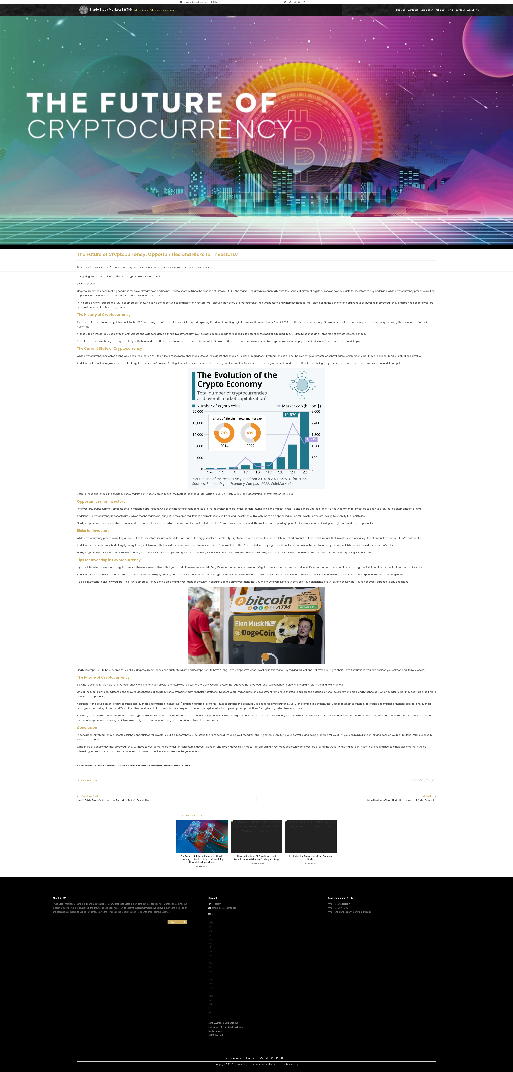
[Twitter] (290, 2)
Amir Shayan (88, 283)
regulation (178, 765)
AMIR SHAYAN (118, 267)
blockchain (94, 765)
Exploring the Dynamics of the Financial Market (310, 858)
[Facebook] (299, 2)
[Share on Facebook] (420, 780)
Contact (212, 898)
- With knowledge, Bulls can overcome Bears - (154, 10)
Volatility (188, 765)
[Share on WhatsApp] (433, 780)
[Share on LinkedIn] (427, 780)
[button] (477, 10)
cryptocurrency (107, 765)
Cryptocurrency (137, 267)
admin (84, 267)
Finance (167, 267)
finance (158, 765)
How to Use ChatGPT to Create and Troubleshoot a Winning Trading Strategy (256, 858)
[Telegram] (285, 2)
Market (177, 267)
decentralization (123, 765)
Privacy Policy (291, 1064)
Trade (188, 267)
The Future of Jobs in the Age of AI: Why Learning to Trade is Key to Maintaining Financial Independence (202, 859)
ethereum (151, 765)
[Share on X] (414, 780)
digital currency (138, 765)
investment (167, 765)
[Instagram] (295, 2)
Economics (153, 267)
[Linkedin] (304, 2)
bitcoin (85, 765)
